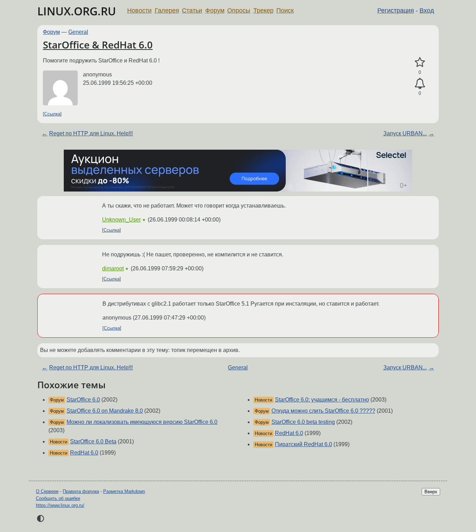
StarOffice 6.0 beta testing (303, 422)
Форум (214, 10)
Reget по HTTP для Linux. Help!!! (91, 133)
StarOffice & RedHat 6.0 (98, 44)
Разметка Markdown (124, 491)
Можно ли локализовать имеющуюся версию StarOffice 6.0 (142, 422)
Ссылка (52, 114)
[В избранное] (420, 62)
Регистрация (395, 10)
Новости (139, 10)
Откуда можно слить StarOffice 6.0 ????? (323, 411)
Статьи (192, 10)
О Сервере (47, 491)
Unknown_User (121, 220)
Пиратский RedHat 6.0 (303, 444)
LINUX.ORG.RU (76, 10)
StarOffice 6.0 (83, 400)
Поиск (285, 10)
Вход (427, 10)
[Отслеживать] (420, 83)
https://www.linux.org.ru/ (60, 505)
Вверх (430, 491)
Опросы (238, 10)
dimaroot (113, 268)
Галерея (167, 10)
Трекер (263, 10)
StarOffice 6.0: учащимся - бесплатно (322, 400)
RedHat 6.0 (84, 453)
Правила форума (81, 491)
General (78, 32)
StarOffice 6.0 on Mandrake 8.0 (105, 411)
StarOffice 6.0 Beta (93, 441)
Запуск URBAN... (405, 133)
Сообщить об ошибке (58, 498)
